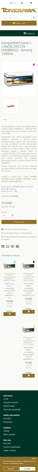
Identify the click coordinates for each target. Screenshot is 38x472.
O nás (5, 399)
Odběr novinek (9, 450)
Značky (6, 431)
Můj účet (7, 443)
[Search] (34, 17)
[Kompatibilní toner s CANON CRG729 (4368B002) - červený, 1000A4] (19, 79)
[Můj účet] (22, 3)
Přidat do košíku (19, 222)
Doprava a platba (10, 402)
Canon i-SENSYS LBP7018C (20, 179)
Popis (5, 119)
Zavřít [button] (34, 458)
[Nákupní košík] (31, 3)
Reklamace (7, 422)
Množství (4, 212)
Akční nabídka (9, 434)
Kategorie (30, 33)
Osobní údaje (9, 406)
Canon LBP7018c (15, 181)
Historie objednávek (11, 447)
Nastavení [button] (11, 469)
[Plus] (12, 216)
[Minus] (3, 216)
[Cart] (9, 314)
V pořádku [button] (27, 469)
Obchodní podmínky (11, 409)
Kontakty (7, 418)
